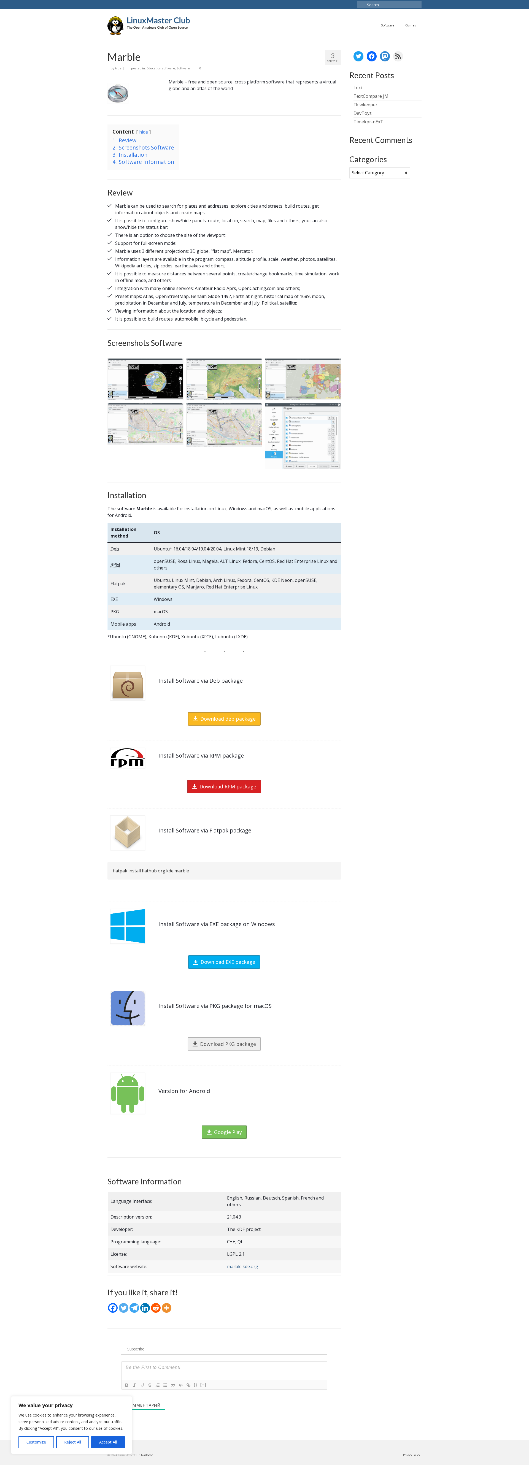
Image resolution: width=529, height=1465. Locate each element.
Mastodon (147, 1455)
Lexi (357, 88)
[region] (71, 1425)
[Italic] (134, 1385)
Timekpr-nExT (368, 122)
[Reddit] (156, 1308)
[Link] (188, 1385)
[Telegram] (134, 1308)
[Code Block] (181, 1385)
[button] (145, 379)
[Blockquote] (173, 1385)
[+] (203, 1385)
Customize (36, 1442)
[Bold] (127, 1385)
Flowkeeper (365, 105)
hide (143, 132)
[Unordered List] (165, 1385)
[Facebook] (113, 1308)
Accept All (108, 1442)
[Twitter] (123, 1308)
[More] (166, 1308)
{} (196, 1385)
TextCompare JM (370, 96)
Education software (161, 68)
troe (118, 68)
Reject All (72, 1442)
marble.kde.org (242, 1266)
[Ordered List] (157, 1385)
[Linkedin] (145, 1308)
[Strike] (150, 1385)
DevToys (362, 113)
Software (183, 68)
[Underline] (142, 1385)
